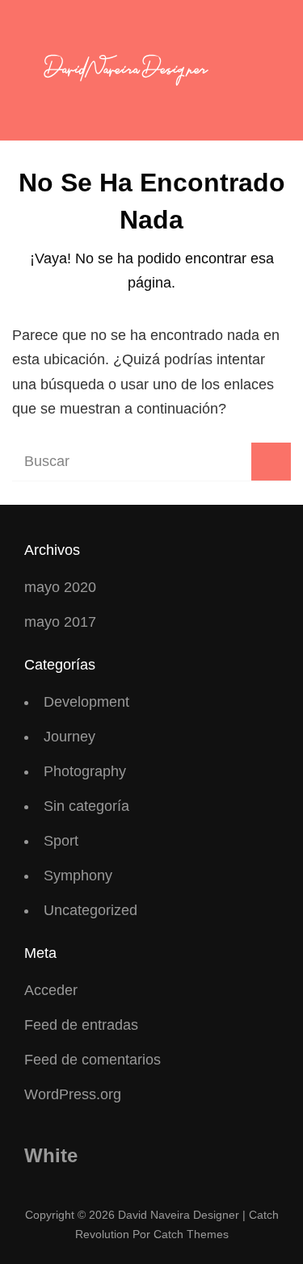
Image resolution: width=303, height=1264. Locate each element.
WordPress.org (72, 1094)
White (51, 1155)
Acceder (51, 990)
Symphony (78, 875)
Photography (85, 771)
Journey (69, 737)
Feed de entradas (81, 1025)
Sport (61, 841)
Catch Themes (191, 1234)
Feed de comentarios (92, 1060)
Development (86, 702)
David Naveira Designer (178, 1214)
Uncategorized (90, 910)
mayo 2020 (60, 587)
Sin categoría (86, 806)
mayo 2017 (60, 622)
